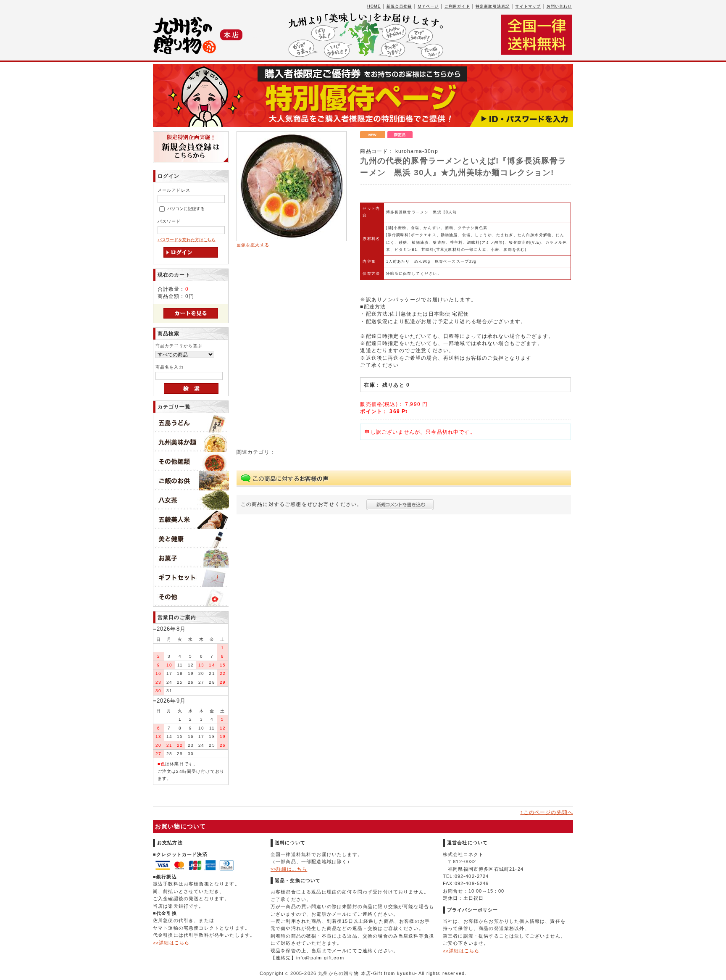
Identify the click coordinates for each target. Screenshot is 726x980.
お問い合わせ (559, 6)
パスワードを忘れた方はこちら (187, 239)
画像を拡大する (253, 244)
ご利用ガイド (457, 6)
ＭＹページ (428, 6)
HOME (374, 6)
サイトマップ (528, 6)
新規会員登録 (399, 6)
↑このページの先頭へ (546, 812)
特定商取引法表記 (493, 6)
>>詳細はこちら (171, 942)
